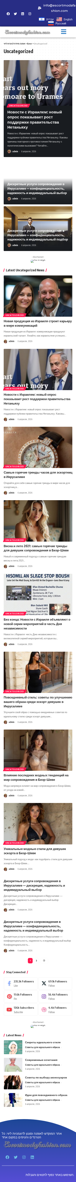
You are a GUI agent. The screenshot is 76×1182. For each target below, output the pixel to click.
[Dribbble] (55, 1009)
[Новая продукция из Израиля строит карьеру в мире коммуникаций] (38, 296)
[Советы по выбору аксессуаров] (13, 1082)
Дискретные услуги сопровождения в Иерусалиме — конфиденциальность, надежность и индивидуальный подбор (37, 234)
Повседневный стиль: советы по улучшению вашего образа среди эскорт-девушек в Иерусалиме (38, 701)
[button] (64, 32)
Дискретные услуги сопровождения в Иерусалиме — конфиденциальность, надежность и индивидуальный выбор (37, 188)
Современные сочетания (41, 1059)
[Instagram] (55, 996)
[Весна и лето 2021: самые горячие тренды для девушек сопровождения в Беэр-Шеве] (38, 520)
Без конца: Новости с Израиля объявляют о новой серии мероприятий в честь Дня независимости (37, 623)
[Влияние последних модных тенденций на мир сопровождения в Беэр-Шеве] (38, 750)
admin (15, 151)
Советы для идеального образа (42, 1047)
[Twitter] (55, 983)
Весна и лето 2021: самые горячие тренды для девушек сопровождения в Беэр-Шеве (36, 548)
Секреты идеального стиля (43, 1042)
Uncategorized (18, 106)
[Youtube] (21, 1009)
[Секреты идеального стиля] (13, 1047)
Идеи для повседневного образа (46, 1095)
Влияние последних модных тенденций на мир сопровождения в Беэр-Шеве (36, 777)
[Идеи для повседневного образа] (13, 1100)
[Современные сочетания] (13, 1065)
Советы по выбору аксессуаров (46, 1077)
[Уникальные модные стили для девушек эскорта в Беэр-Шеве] (38, 823)
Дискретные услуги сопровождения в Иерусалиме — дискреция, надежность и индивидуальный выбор (34, 885)
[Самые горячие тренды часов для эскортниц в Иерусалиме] (38, 447)
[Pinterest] (21, 996)
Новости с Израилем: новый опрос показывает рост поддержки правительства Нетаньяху (34, 119)
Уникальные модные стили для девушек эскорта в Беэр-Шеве (35, 851)
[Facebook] (21, 983)
